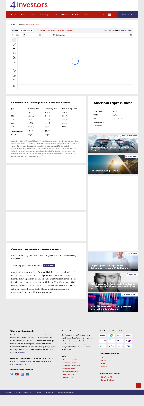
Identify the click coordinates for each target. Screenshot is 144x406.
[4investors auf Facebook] (27, 374)
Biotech (85, 15)
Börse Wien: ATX (107, 377)
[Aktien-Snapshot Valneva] (120, 346)
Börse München (68, 374)
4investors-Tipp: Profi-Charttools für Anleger (55, 30)
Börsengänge (44, 15)
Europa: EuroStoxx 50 (108, 380)
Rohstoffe (75, 15)
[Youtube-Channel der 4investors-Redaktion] (17, 374)
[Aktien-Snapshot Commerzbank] (128, 335)
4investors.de (14, 24)
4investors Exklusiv (69, 363)
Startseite (8, 392)
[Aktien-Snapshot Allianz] (102, 335)
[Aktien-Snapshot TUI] (111, 346)
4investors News (69, 368)
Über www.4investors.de (23, 392)
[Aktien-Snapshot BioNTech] (120, 335)
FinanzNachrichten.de (70, 371)
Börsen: (15, 30)
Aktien (23, 15)
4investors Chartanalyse (71, 365)
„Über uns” (21, 352)
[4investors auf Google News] (22, 374)
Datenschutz (50, 392)
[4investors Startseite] (29, 5)
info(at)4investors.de (19, 364)
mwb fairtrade (68, 377)
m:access (64, 15)
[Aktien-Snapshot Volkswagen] (128, 346)
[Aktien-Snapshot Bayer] (111, 335)
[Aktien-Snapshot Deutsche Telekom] (111, 341)
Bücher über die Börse (71, 360)
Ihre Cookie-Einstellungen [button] (66, 392)
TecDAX (104, 366)
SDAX (103, 363)
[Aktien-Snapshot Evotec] (120, 341)
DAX (103, 357)
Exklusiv (14, 15)
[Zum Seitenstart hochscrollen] (138, 385)
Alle (104, 14)
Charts (55, 15)
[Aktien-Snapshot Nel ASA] (128, 341)
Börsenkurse (22, 24)
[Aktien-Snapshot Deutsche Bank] (102, 341)
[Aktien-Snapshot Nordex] (102, 346)
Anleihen (32, 15)
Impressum (38, 392)
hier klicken (49, 265)
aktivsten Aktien (67, 344)
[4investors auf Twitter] (11, 374)
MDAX (103, 360)
